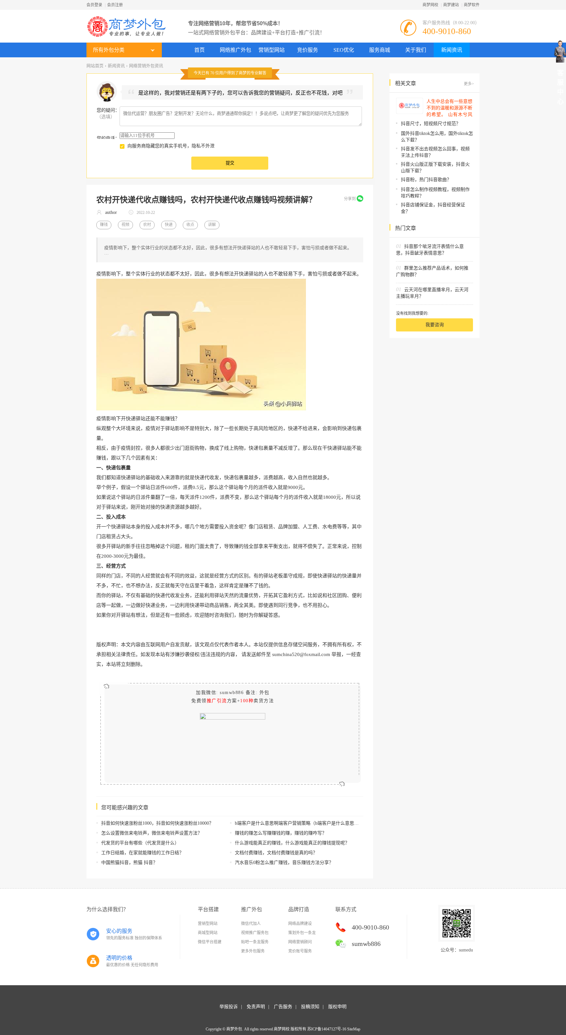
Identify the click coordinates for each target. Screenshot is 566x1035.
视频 (125, 224)
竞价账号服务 (300, 951)
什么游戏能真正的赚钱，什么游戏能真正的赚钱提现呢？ (292, 842)
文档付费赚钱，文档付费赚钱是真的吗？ (276, 852)
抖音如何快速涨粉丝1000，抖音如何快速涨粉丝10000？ (157, 823)
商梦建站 (451, 5)
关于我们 (415, 50)
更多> (469, 84)
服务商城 (379, 50)
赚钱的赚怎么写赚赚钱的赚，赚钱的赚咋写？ (281, 833)
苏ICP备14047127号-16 (326, 1029)
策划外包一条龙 (302, 933)
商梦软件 (472, 5)
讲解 (212, 224)
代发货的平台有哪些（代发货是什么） (140, 842)
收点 (190, 224)
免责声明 (256, 1006)
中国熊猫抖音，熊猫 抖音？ (129, 862)
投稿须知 (310, 1006)
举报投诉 (228, 1006)
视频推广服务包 (255, 933)
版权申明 (337, 1006)
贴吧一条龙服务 (255, 942)
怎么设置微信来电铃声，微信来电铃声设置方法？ (151, 833)
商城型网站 (207, 933)
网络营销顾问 (300, 942)
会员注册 (115, 5)
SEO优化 (343, 50)
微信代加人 (251, 923)
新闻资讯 (451, 50)
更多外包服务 (253, 951)
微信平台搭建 (209, 942)
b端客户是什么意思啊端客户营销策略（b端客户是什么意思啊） (299, 823)
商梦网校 (430, 5)
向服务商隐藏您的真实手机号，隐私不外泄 (171, 145)
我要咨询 (434, 324)
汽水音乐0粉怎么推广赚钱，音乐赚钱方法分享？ (284, 862)
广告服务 (283, 1006)
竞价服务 (307, 50)
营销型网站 (271, 50)
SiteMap (353, 1029)
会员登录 (94, 5)
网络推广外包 (235, 50)
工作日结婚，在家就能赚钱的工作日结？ (142, 852)
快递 (169, 224)
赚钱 (104, 224)
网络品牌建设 (300, 923)
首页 (199, 50)
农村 (147, 224)
